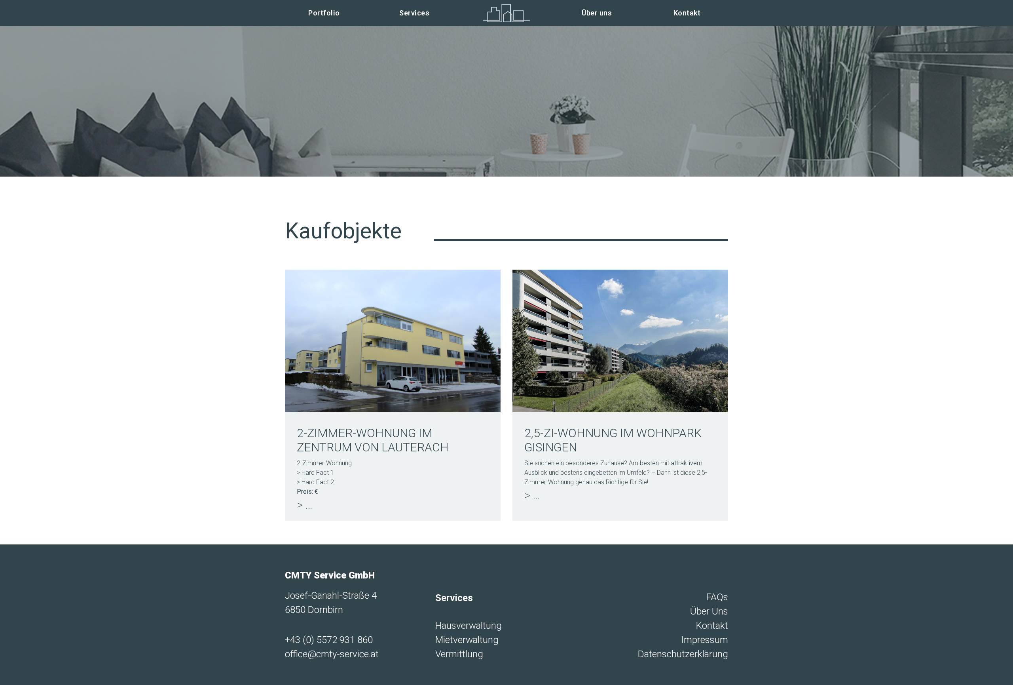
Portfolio (324, 13)
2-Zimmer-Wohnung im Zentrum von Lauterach (373, 440)
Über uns (597, 13)
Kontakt (687, 13)
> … (305, 505)
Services (414, 13)
